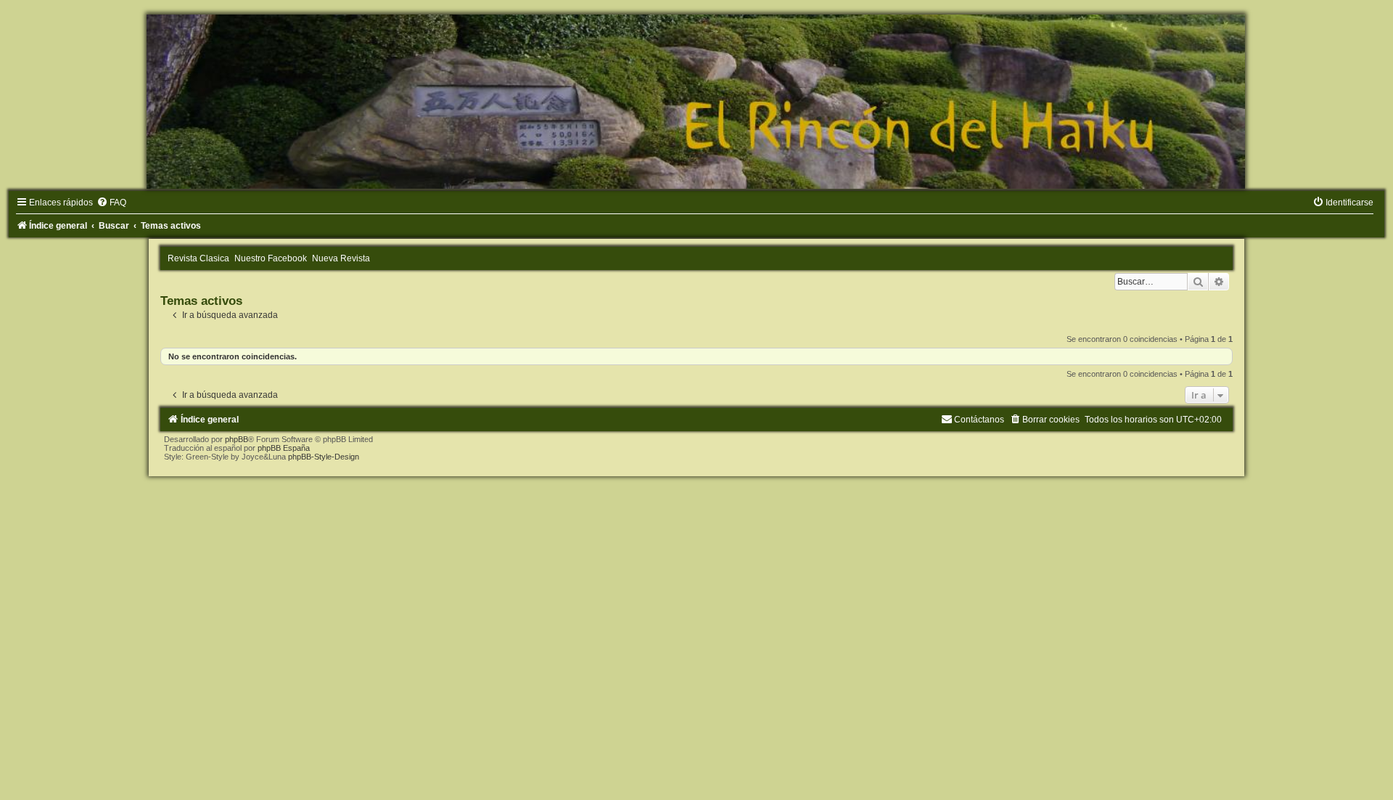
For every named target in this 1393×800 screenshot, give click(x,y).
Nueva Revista (341, 258)
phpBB (236, 439)
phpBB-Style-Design (323, 456)
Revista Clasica (198, 258)
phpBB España (284, 448)
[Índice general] (696, 102)
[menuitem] (111, 202)
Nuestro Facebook (270, 258)
